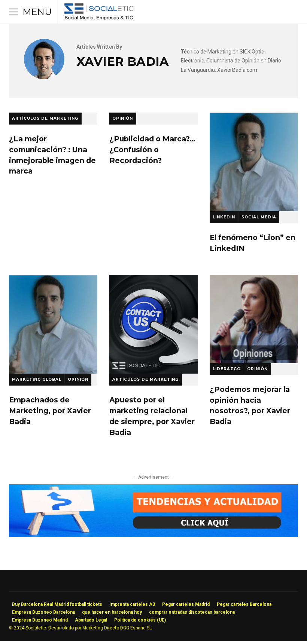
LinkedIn (224, 217)
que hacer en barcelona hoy (112, 612)
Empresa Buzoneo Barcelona (43, 612)
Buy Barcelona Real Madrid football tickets (57, 604)
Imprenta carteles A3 (132, 604)
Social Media (258, 217)
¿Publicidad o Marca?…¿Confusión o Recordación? (152, 149)
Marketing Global (36, 379)
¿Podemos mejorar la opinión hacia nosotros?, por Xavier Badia (254, 319)
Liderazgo (227, 368)
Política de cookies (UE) (140, 620)
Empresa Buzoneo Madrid (40, 620)
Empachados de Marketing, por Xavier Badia (53, 324)
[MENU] (13, 12)
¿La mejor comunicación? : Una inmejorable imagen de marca (52, 154)
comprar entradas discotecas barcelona (192, 612)
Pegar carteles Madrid (186, 604)
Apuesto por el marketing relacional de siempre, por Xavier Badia (153, 324)
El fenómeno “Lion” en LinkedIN (254, 162)
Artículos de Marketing (45, 118)
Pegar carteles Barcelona (244, 604)
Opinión (122, 118)
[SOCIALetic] (98, 13)
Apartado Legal (91, 620)
